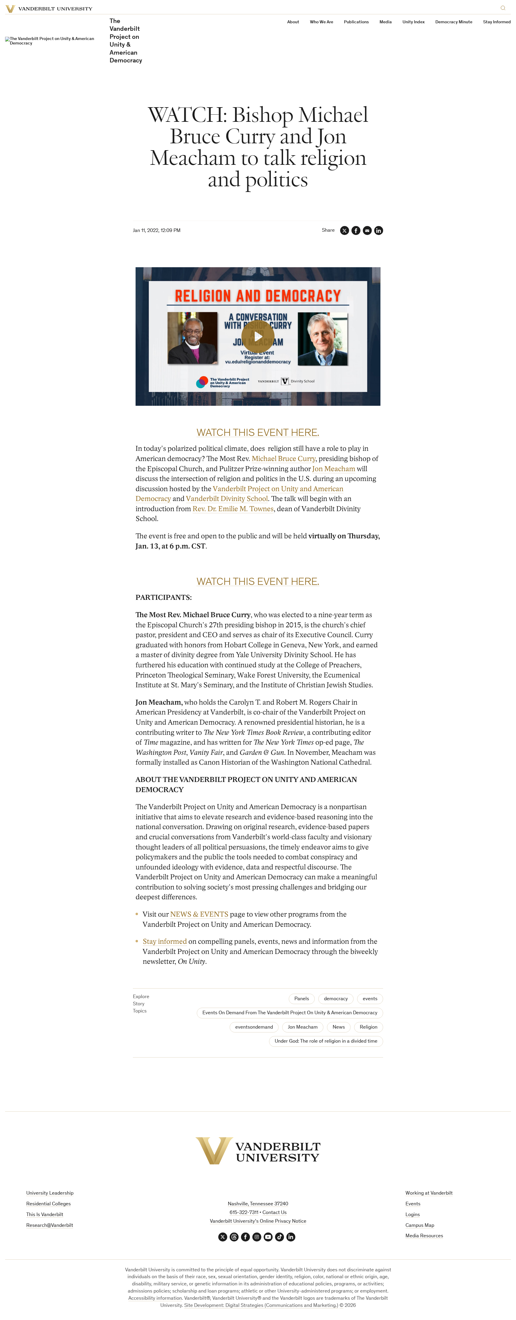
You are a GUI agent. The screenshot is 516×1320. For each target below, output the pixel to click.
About (293, 22)
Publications (356, 22)
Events (413, 1204)
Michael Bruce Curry (283, 458)
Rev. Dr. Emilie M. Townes (233, 509)
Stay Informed (497, 22)
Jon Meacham (333, 469)
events (370, 999)
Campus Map (420, 1225)
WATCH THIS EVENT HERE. (258, 433)
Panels (301, 999)
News (339, 1027)
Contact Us (274, 1212)
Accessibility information (155, 1298)
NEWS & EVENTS (199, 914)
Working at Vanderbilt (429, 1193)
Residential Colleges (48, 1204)
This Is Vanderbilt (44, 1215)
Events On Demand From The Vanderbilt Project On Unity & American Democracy (289, 1013)
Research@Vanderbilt (49, 1225)
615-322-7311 (244, 1212)
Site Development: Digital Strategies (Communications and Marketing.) (261, 1305)
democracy (336, 999)
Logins (413, 1215)
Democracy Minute (453, 22)
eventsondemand (254, 1027)
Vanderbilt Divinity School (227, 498)
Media (386, 22)
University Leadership (49, 1193)
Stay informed (165, 941)
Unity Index (414, 22)
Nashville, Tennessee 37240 (258, 1204)
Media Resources (424, 1236)
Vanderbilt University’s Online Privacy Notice (258, 1221)
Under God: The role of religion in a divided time (326, 1041)
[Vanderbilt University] (258, 1151)
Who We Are (321, 22)
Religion (368, 1027)
